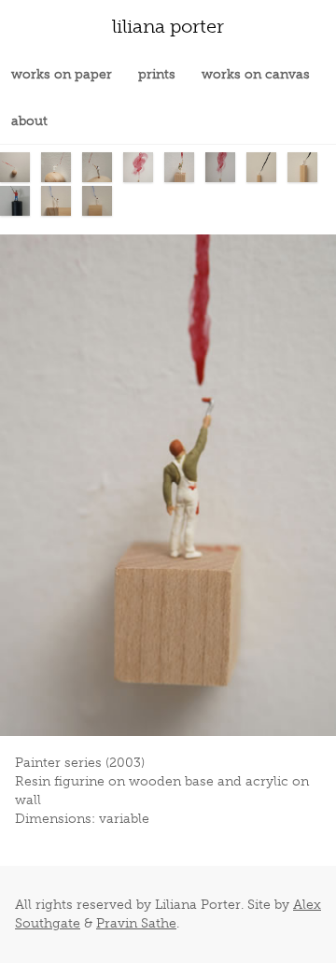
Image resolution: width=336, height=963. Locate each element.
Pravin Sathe (136, 923)
